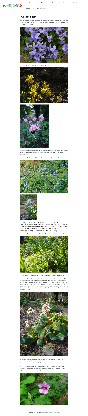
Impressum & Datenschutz (40, 8)
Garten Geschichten (64, 2)
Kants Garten (52, 2)
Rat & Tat (75, 2)
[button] (35, 2)
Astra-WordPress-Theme (53, 412)
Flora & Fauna (41, 2)
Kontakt (28, 8)
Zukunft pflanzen (30, 2)
